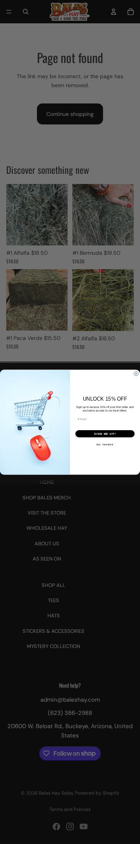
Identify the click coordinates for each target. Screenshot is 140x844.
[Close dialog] (136, 373)
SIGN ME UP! (105, 433)
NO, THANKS (105, 444)
